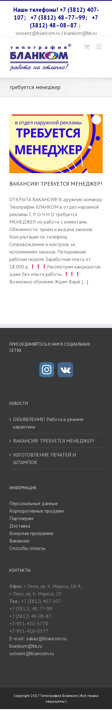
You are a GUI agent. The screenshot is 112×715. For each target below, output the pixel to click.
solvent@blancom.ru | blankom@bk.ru (56, 33)
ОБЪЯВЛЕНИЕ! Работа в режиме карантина (48, 423)
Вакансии (19, 540)
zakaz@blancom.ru (46, 638)
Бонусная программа (31, 533)
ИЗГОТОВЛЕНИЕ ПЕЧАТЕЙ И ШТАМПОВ (44, 458)
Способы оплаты (27, 548)
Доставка (19, 526)
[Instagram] (46, 369)
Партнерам (21, 518)
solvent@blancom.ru (31, 653)
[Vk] (65, 369)
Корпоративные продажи (36, 511)
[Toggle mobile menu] (99, 46)
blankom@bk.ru (25, 646)
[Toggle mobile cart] (87, 46)
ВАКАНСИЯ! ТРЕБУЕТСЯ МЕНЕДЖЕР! (55, 183)
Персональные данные (33, 503)
